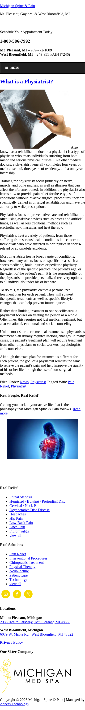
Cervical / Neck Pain (24, 506)
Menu (14, 67)
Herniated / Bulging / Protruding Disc (37, 501)
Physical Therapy (22, 567)
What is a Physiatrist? (26, 81)
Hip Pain (16, 518)
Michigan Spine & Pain (17, 6)
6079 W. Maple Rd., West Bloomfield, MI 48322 (36, 634)
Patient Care (18, 575)
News (24, 382)
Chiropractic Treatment (26, 562)
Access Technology (14, 704)
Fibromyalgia (19, 531)
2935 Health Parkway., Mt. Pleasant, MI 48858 (35, 622)
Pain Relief (17, 554)
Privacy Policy (11, 642)
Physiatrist (38, 382)
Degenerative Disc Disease (29, 510)
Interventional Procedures (28, 558)
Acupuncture (19, 571)
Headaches (17, 514)
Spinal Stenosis (20, 497)
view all (15, 535)
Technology (18, 580)
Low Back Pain (21, 523)
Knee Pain (17, 527)
